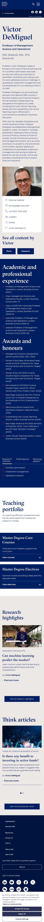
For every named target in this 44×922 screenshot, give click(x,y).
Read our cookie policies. (12, 904)
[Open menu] (38, 4)
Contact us (9, 838)
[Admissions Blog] (25, 889)
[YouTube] (11, 882)
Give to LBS (9, 854)
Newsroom (9, 833)
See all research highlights (22, 699)
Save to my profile (35, 16)
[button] (21, 793)
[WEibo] (18, 889)
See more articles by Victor (22, 806)
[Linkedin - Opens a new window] (36, 12)
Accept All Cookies (22, 909)
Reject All (22, 914)
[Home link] (4, 4)
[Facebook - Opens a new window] (32, 12)
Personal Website (16, 200)
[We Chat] (4, 889)
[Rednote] (11, 889)
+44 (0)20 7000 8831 (18, 211)
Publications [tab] (22, 459)
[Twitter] (33, 882)
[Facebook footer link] (25, 882)
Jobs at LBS (9, 849)
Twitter (12, 223)
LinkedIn (12, 217)
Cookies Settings (22, 919)
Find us (7, 843)
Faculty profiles (9, 13)
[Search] (33, 4)
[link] (9, 251)
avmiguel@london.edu (19, 206)
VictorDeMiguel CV (17, 228)
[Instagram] (18, 882)
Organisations (10, 821)
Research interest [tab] (7, 460)
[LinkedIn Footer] (4, 882)
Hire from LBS (10, 826)
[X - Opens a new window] (40, 12)
